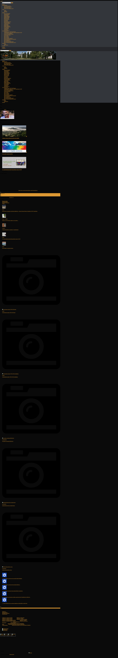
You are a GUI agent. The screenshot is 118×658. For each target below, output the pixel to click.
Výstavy (3, 228)
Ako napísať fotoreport (8, 6)
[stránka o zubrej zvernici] (4, 630)
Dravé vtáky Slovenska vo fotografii (10, 39)
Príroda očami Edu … (7, 91)
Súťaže (3, 375)
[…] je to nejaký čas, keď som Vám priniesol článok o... (11, 584)
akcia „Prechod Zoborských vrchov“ (10, 42)
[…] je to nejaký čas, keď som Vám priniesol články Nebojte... (12, 578)
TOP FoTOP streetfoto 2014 (8, 8)
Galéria (3, 12)
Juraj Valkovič (6, 27)
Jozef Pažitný (6, 24)
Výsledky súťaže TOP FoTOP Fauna (10, 31)
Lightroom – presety (20, 618)
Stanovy (5, 67)
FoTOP (1, 1)
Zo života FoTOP (5, 30)
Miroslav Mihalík (7, 22)
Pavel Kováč (6, 77)
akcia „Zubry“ (6, 35)
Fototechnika (4, 439)
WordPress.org (4, 614)
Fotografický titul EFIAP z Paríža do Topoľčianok (16, 623)
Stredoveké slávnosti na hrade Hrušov (8, 505)
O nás (3, 9)
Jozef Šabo (6, 29)
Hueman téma (11, 654)
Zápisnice (5, 11)
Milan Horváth (6, 18)
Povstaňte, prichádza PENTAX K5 (7, 441)
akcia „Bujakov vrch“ (7, 40)
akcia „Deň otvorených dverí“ (9, 41)
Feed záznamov (4, 612)
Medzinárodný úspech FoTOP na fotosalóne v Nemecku (21, 625)
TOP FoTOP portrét (7, 62)
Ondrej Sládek (6, 28)
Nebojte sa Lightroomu (20, 617)
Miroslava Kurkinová (7, 21)
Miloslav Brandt (6, 14)
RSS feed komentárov (5, 613)
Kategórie (3, 43)
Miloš (3, 624)
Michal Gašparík (6, 72)
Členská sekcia (4, 5)
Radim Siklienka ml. (7, 26)
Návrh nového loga (7, 7)
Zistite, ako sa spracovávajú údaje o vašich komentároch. (28, 190)
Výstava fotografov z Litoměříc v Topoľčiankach (10, 229)
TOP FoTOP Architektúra (8, 33)
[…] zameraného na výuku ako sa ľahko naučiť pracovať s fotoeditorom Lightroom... (16, 597)
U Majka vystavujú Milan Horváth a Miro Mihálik (10, 138)
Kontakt (3, 45)
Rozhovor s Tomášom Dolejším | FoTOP (9, 620)
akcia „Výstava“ (6, 36)
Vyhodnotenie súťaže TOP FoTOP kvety (8, 312)
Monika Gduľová (7, 16)
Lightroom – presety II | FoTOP (7, 617)
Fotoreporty (6, 101)
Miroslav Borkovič (7, 13)
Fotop (5, 44)
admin (5, 109)
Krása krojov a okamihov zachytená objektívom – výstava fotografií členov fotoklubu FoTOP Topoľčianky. (19, 211)
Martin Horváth (6, 17)
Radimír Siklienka (7, 82)
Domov (3, 4)
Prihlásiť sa (4, 611)
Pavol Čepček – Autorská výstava (7, 248)
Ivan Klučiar (6, 20)
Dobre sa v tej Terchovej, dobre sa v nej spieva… (10, 220)
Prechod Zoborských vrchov (8, 34)
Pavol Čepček (6, 15)
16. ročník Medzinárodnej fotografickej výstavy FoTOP (12, 169)
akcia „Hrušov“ (6, 37)
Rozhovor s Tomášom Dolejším (22, 619)
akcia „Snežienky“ (7, 96)
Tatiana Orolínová (7, 23)
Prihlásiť (3, 47)
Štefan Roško (6, 25)
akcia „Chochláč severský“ (8, 38)
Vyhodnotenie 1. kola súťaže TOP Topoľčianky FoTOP (13, 32)
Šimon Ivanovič (6, 19)
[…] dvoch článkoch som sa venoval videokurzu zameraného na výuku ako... (14, 603)
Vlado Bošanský (6, 86)
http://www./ (4, 622)
